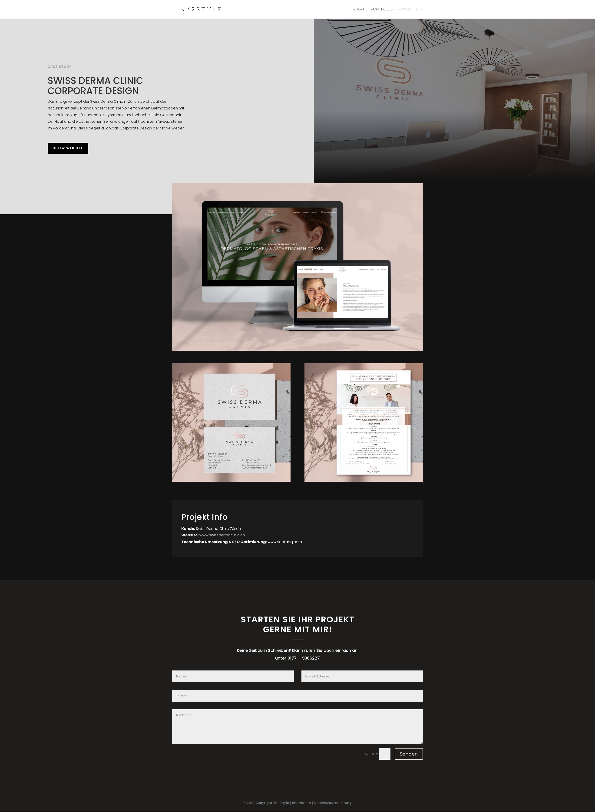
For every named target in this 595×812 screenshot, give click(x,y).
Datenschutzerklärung (333, 803)
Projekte (408, 9)
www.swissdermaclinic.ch (222, 535)
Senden (409, 754)
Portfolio (381, 9)
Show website (68, 148)
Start (358, 9)
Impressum (301, 803)
